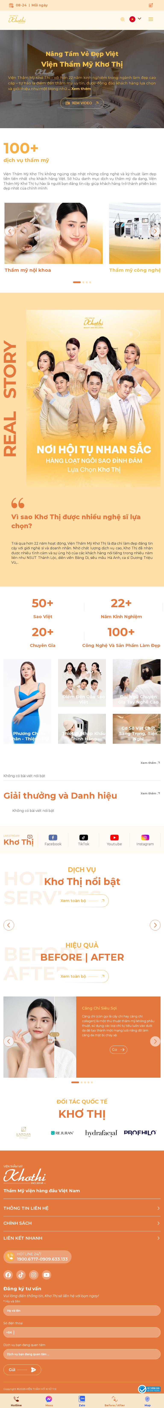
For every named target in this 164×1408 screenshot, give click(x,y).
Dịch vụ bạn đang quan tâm (24, 1345)
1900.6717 (27, 1259)
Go (114, 1050)
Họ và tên (12, 1301)
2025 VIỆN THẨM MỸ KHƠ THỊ (37, 1388)
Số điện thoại (13, 1323)
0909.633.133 (54, 1259)
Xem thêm (148, 762)
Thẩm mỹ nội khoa (27, 270)
